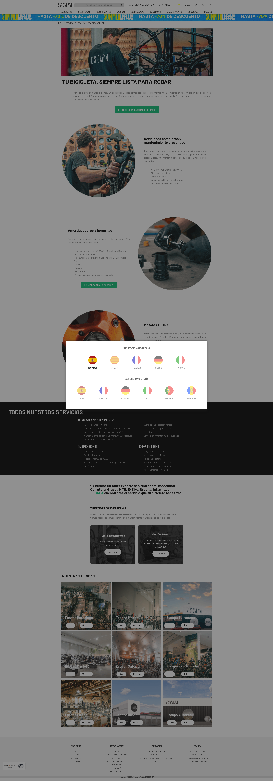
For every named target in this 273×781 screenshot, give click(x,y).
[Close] (203, 344)
